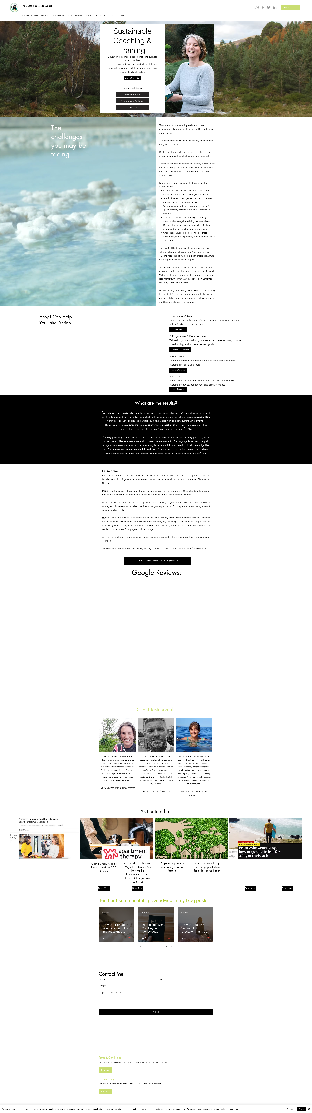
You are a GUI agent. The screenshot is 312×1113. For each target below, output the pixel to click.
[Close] (309, 1109)
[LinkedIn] (274, 7)
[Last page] (176, 946)
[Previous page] (140, 946)
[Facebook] (262, 7)
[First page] (135, 946)
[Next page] (171, 946)
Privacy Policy (232, 1109)
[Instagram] (256, 7)
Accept (301, 1109)
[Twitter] (268, 7)
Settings (290, 1109)
